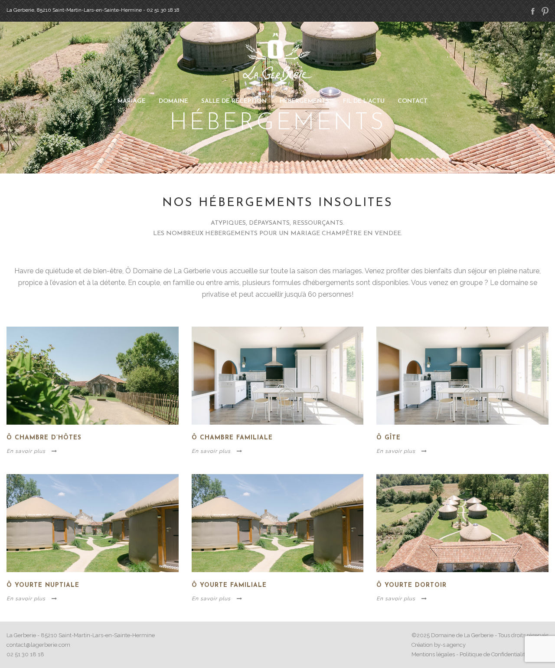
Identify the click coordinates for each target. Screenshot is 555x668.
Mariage (132, 101)
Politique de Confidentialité (494, 654)
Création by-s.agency (438, 645)
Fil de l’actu (364, 101)
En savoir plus (26, 451)
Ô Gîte (388, 438)
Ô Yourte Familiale (229, 585)
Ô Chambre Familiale (232, 438)
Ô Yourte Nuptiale (43, 585)
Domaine (173, 101)
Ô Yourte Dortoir (411, 585)
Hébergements (304, 101)
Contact (413, 101)
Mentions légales (433, 654)
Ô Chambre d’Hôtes (44, 438)
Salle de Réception (234, 101)
